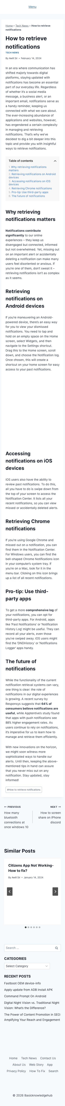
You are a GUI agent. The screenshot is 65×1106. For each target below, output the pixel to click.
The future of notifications (28, 196)
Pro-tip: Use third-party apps (30, 192)
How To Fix (37, 1071)
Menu (32, 7)
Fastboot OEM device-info (22, 983)
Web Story (36, 1064)
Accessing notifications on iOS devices (29, 183)
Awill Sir (13, 58)
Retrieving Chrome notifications (32, 188)
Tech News (22, 25)
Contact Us (48, 1058)
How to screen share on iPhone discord (49, 814)
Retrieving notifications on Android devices (32, 176)
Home (9, 25)
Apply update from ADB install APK (28, 989)
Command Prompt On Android (25, 996)
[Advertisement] (32, 410)
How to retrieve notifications (23, 789)
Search (53, 1071)
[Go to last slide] (9, 891)
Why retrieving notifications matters (27, 168)
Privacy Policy (16, 1071)
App (50, 1064)
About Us (19, 1064)
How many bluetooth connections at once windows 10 (16, 817)
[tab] (26, 927)
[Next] (55, 891)
